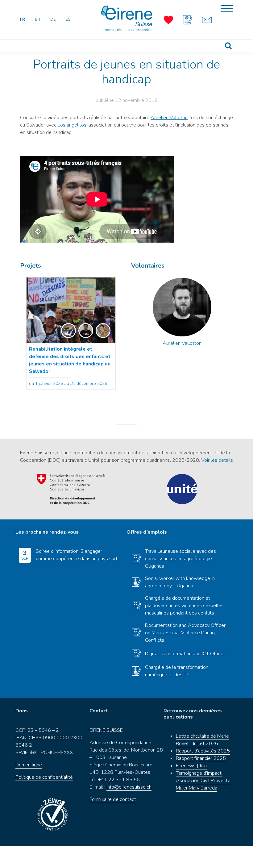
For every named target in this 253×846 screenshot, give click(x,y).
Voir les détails (217, 460)
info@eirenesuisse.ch (128, 787)
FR (22, 19)
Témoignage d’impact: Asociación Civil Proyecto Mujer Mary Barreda (203, 780)
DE (53, 19)
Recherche (228, 46)
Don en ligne (28, 764)
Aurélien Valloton (169, 117)
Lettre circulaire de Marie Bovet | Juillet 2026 (202, 740)
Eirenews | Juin (191, 765)
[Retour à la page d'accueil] (126, 18)
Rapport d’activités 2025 (203, 751)
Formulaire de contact (112, 799)
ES (68, 19)
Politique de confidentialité (44, 777)
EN (37, 19)
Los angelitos (72, 125)
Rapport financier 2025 (201, 758)
